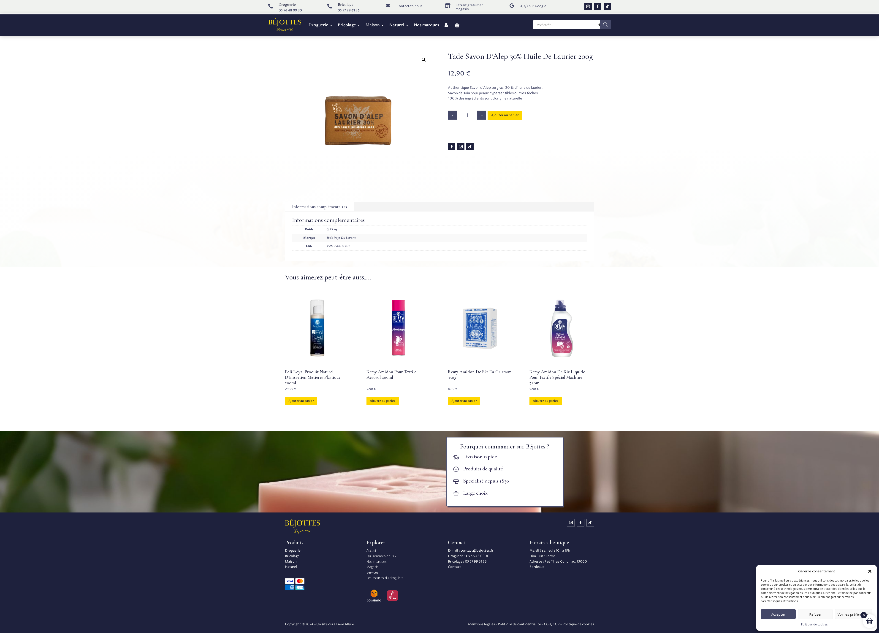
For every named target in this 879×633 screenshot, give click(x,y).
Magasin (372, 567)
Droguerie (318, 25)
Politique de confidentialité (519, 624)
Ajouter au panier (505, 115)
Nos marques (426, 25)
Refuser (815, 614)
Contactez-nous (409, 6)
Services (372, 572)
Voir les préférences (854, 614)
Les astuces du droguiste (385, 578)
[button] (870, 571)
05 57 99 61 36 (349, 10)
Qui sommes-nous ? (381, 556)
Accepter (778, 614)
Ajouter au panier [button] (301, 401)
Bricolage (347, 25)
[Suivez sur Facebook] (598, 6)
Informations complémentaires (319, 206)
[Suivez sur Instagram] (588, 6)
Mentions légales (481, 624)
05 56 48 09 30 (290, 10)
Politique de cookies (814, 624)
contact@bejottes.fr (477, 550)
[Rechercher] (605, 24)
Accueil (371, 550)
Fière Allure (345, 624)
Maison (373, 25)
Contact (454, 567)
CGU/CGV (552, 624)
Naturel (396, 25)
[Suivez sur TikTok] (607, 6)
